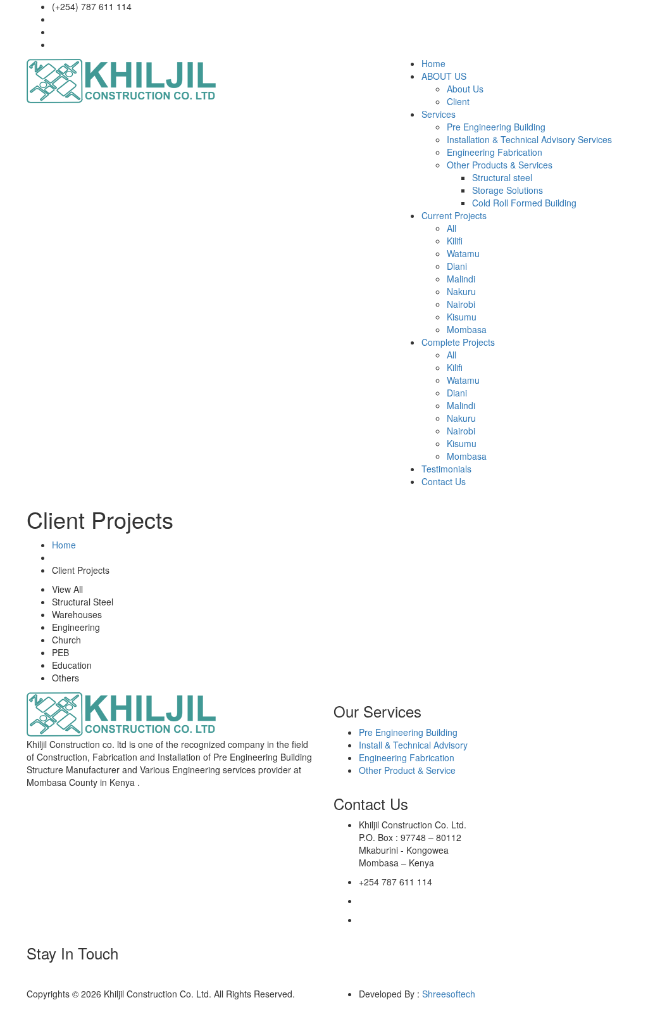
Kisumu (462, 316)
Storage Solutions (507, 190)
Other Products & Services (499, 164)
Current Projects (454, 215)
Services (438, 114)
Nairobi (461, 304)
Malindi (461, 278)
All (451, 228)
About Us (465, 88)
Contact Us (443, 481)
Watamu (463, 253)
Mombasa (467, 329)
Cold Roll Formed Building (524, 202)
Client (458, 101)
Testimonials (446, 468)
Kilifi (455, 240)
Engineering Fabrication (494, 152)
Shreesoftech (448, 993)
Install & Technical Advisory (413, 744)
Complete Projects (458, 342)
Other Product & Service (407, 770)
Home (433, 63)
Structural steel (502, 177)
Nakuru (461, 291)
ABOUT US (443, 76)
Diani (457, 266)
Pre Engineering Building (496, 126)
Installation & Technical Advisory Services (529, 139)
